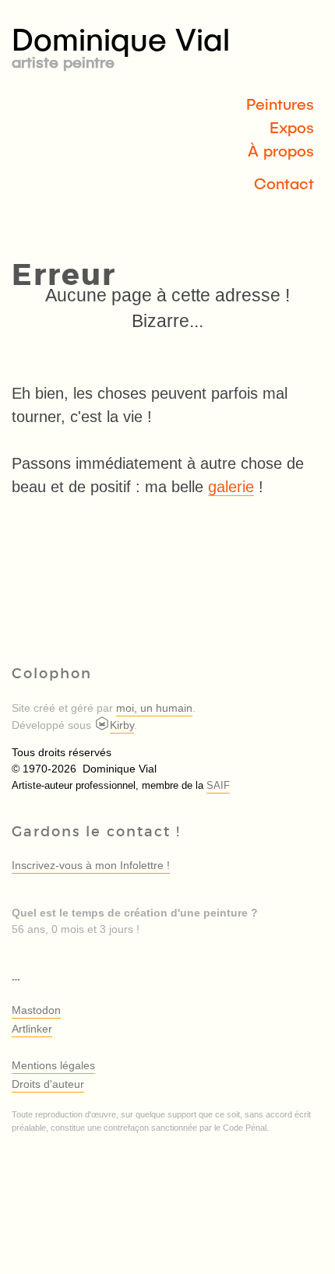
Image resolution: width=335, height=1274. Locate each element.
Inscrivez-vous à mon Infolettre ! (91, 865)
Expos (292, 127)
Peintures (280, 103)
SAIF (218, 785)
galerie (231, 486)
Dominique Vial (121, 44)
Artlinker (32, 1028)
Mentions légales (53, 1065)
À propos (281, 150)
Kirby (122, 725)
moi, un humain (154, 708)
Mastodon (36, 1010)
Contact (284, 183)
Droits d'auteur (48, 1084)
